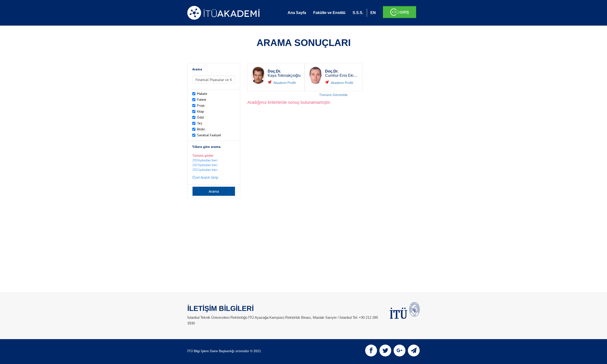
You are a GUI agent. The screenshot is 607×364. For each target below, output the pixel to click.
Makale (202, 93)
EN (373, 13)
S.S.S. (358, 13)
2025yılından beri (204, 165)
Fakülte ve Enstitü (329, 13)
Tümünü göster (203, 155)
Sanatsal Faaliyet (209, 135)
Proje (201, 105)
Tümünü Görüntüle (333, 95)
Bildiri (201, 129)
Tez (199, 123)
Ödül (200, 117)
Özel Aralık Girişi (205, 177)
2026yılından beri (204, 160)
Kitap (200, 111)
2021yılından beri (204, 170)
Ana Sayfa (297, 13)
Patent (201, 99)
